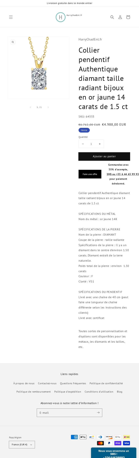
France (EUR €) (20, 444)
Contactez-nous (47, 383)
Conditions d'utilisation (99, 391)
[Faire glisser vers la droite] (48, 107)
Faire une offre (90, 174)
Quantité (83, 137)
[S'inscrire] (98, 413)
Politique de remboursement (33, 391)
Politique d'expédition (67, 391)
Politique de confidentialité (106, 383)
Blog (119, 391)
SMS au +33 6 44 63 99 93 (123, 174)
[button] (11, 17)
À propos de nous (24, 383)
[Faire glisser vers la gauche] (31, 107)
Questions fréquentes (73, 383)
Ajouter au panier (104, 156)
